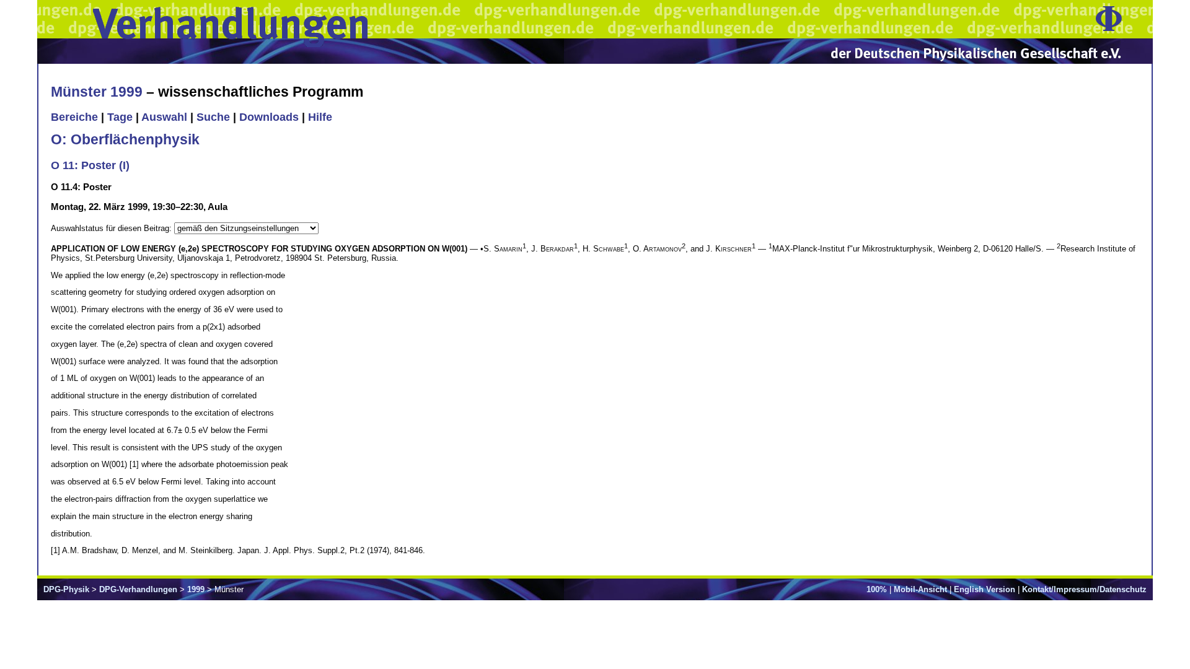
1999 (196, 589)
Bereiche (74, 117)
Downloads (269, 117)
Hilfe (320, 117)
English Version (984, 589)
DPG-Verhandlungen (138, 589)
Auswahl (164, 117)
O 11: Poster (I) (90, 165)
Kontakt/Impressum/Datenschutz (1084, 589)
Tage (120, 117)
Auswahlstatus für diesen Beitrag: (112, 228)
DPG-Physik (66, 589)
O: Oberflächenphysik (125, 139)
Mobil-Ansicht (920, 589)
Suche (213, 117)
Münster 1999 (97, 92)
